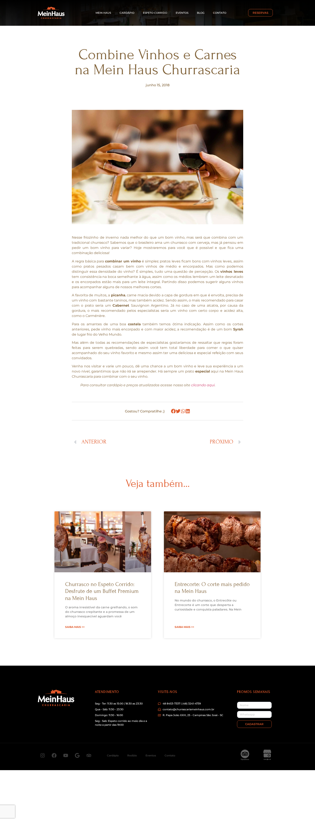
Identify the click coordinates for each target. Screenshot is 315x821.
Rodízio (132, 755)
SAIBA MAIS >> (75, 627)
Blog (200, 12)
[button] (173, 411)
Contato (219, 12)
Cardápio (127, 12)
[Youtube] (65, 755)
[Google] (77, 755)
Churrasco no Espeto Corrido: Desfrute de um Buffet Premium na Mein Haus (102, 591)
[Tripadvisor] (89, 755)
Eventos (182, 12)
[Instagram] (42, 755)
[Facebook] (54, 755)
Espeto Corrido (155, 12)
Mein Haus (103, 12)
